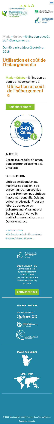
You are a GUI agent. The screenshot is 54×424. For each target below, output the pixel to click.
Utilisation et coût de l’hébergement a (25, 91)
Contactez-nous (27, 292)
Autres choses (14, 230)
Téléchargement (20, 107)
